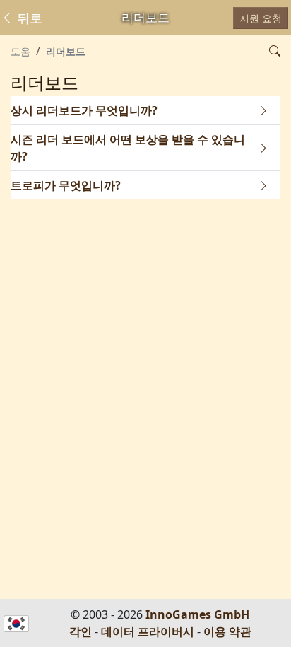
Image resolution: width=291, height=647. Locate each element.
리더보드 (65, 51)
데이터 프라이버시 (147, 631)
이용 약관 (227, 631)
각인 (80, 631)
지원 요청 (260, 18)
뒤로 (27, 17)
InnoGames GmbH (197, 614)
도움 (20, 51)
